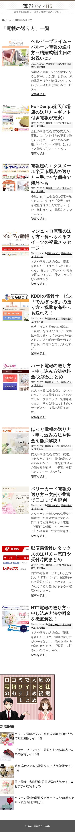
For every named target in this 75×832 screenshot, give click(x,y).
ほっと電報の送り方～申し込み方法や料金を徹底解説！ (51, 435)
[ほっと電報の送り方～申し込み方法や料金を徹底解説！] (15, 440)
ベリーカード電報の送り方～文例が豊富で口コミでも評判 (51, 494)
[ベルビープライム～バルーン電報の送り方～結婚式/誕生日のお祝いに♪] (15, 52)
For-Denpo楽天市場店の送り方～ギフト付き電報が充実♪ (51, 112)
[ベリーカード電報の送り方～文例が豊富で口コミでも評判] (15, 500)
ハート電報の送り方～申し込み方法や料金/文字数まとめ (51, 371)
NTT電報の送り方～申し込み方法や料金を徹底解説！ (51, 613)
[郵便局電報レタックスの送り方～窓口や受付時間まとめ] (15, 559)
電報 (37, 6)
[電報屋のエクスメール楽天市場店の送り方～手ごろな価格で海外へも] (15, 177)
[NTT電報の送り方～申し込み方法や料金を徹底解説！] (15, 619)
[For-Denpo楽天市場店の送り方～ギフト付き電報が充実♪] (15, 117)
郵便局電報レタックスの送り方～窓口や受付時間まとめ (51, 554)
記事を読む (38, 94)
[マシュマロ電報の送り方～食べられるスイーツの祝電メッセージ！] (15, 242)
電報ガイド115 (41, 825)
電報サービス (54, 64)
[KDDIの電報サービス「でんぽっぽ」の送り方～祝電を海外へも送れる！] (15, 307)
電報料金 (40, 67)
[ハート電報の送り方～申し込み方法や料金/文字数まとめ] (15, 377)
